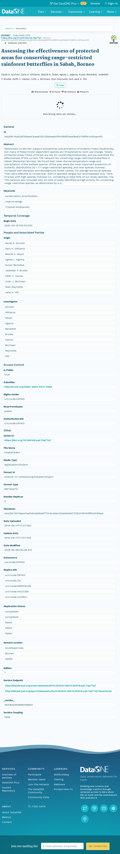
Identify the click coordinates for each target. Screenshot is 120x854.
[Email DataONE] (104, 808)
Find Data (39, 806)
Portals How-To (63, 789)
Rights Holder (11, 394)
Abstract (9, 144)
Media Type (10, 460)
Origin (7, 237)
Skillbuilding (61, 774)
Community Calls (38, 797)
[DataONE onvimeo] (94, 808)
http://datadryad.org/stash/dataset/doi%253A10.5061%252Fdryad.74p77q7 (50, 685)
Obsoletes (9, 508)
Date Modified (12, 545)
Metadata (21, 28)
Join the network (38, 784)
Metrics (6, 817)
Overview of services (9, 776)
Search (9, 28)
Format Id (9, 472)
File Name (9, 448)
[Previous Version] (5, 43)
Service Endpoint (13, 680)
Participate (34, 774)
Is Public (8, 370)
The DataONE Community (36, 791)
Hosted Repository (8, 789)
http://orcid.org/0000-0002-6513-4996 (28, 386)
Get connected (98, 846)
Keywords (9, 190)
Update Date (11, 533)
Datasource (10, 557)
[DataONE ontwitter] (85, 808)
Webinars (59, 784)
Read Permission (13, 406)
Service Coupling (13, 712)
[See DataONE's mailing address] (85, 819)
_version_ (9, 700)
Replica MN (10, 569)
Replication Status (14, 606)
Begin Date (10, 221)
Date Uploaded (12, 521)
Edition (8, 668)
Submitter (9, 382)
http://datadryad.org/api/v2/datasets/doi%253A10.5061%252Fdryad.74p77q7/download (58, 691)
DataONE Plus (10, 782)
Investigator (11, 301)
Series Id (9, 435)
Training (58, 779)
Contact (7, 822)
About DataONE (11, 812)
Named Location (13, 642)
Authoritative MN (13, 418)
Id (5, 132)
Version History (17, 43)
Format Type (11, 484)
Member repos (36, 779)
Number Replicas (13, 496)
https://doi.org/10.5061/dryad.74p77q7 (21, 38)
